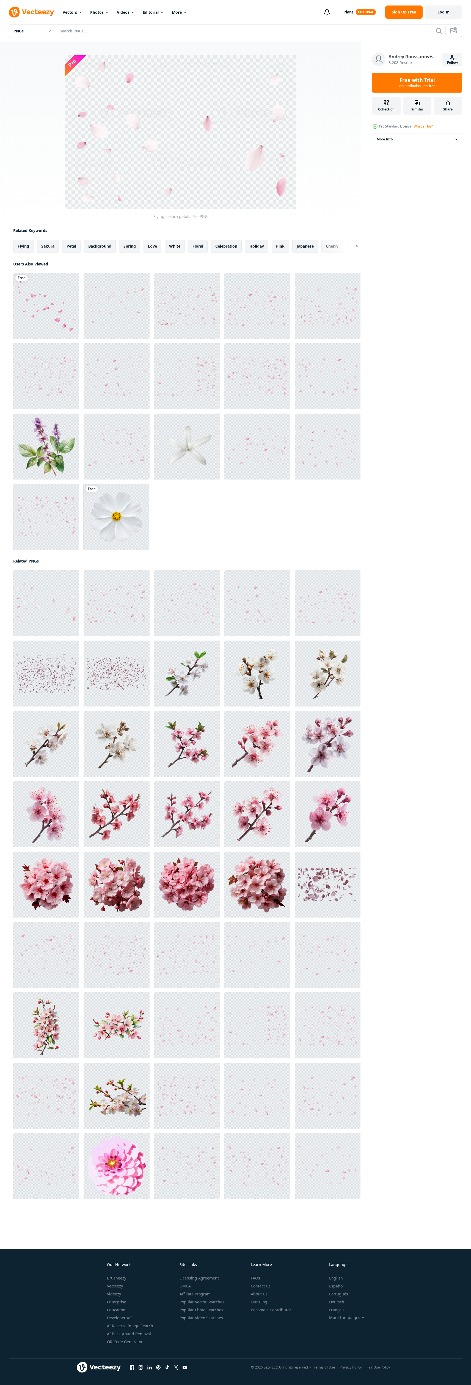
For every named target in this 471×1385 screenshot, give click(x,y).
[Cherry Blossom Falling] (46, 674)
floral (197, 246)
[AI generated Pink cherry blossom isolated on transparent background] (327, 744)
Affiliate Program (195, 1294)
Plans (348, 12)
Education (116, 1309)
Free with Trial (417, 82)
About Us (259, 1294)
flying (23, 246)
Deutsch (336, 1301)
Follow (452, 62)
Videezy (114, 1294)
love (152, 246)
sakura (47, 246)
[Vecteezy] (31, 12)
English (336, 1278)
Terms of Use (324, 1367)
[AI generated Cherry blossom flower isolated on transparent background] (187, 674)
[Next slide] (352, 246)
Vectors (70, 12)
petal (71, 246)
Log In (443, 12)
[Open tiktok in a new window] (167, 1367)
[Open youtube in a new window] (185, 1367)
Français (337, 1309)
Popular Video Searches (201, 1317)
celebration (226, 246)
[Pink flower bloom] (117, 1166)
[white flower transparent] (187, 447)
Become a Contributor (271, 1309)
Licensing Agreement (199, 1278)
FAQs (255, 1278)
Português (338, 1294)
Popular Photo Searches (201, 1309)
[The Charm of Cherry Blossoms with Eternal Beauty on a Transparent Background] (46, 1025)
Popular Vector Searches (202, 1301)
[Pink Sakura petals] (257, 447)
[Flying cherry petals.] (117, 447)
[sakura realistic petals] (117, 306)
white (174, 246)
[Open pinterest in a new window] (158, 1367)
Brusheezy (116, 1278)
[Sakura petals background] (327, 376)
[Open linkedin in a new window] (149, 1367)
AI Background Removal (129, 1333)
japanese (305, 246)
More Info (385, 139)
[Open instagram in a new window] (141, 1367)
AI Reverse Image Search (130, 1325)
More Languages (344, 1317)
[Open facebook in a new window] (132, 1367)
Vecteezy (115, 1286)
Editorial (151, 12)
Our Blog (259, 1301)
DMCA (185, 1286)
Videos (123, 12)
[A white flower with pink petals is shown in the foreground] (117, 1096)
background (99, 246)
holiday (256, 246)
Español (336, 1286)
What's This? (423, 126)
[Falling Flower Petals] (46, 306)
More (177, 12)
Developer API (120, 1317)
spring (129, 246)
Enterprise (116, 1301)
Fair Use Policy (378, 1367)
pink (280, 246)
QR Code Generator (125, 1341)
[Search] (439, 30)
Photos (97, 12)
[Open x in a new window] (176, 1367)
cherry (332, 246)
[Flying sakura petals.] (187, 306)
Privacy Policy (351, 1367)
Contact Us (261, 1286)
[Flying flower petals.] (327, 306)
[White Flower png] (116, 517)
